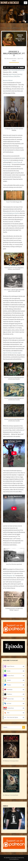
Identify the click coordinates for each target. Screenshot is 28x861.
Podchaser (11, 76)
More (18, 76)
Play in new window (13, 70)
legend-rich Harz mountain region (12, 353)
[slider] (22, 67)
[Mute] (18, 67)
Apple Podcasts (13, 74)
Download (21, 70)
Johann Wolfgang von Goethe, (11, 213)
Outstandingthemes (14, 859)
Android (5, 76)
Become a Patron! (8, 80)
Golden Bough (7, 164)
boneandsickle (11, 58)
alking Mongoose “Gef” (9, 575)
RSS (15, 76)
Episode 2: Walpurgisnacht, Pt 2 (14, 53)
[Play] (5, 67)
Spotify (20, 74)
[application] (14, 67)
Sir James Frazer (16, 162)
